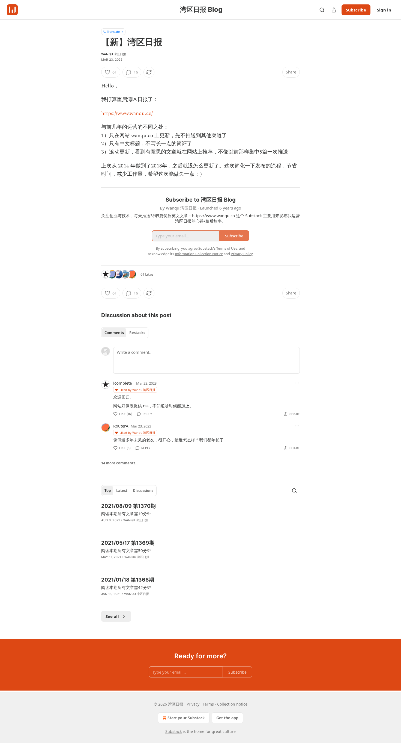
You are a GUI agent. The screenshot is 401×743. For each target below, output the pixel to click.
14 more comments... (120, 463)
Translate (113, 32)
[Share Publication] (333, 9)
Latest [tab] (121, 490)
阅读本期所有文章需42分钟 (126, 587)
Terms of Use (226, 248)
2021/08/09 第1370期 (128, 506)
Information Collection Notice (199, 253)
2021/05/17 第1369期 (127, 543)
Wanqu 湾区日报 (113, 54)
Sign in (384, 10)
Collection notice (232, 704)
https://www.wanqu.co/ (127, 113)
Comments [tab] (114, 332)
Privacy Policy (242, 253)
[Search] (321, 9)
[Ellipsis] (297, 383)
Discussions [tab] (143, 490)
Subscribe (356, 10)
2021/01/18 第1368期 (127, 580)
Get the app (227, 717)
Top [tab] (107, 490)
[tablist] (124, 332)
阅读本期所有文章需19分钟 (126, 513)
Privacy (193, 704)
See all (112, 616)
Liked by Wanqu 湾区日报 (137, 390)
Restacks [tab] (137, 332)
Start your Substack (186, 717)
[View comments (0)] (153, 527)
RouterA (120, 426)
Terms (208, 704)
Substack (173, 731)
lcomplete (122, 383)
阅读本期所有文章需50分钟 (126, 550)
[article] (200, 516)
